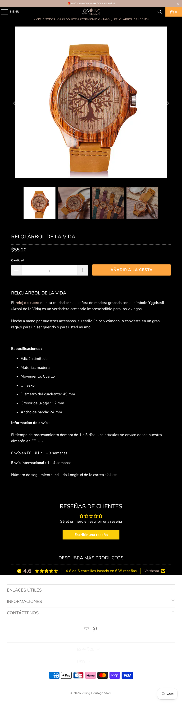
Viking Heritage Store (97, 693)
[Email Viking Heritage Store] (86, 630)
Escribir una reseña (91, 534)
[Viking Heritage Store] (91, 12)
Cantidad (17, 260)
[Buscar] (159, 12)
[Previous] (14, 103)
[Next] (167, 103)
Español (85, 649)
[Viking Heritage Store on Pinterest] (95, 630)
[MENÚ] (2, 12)
